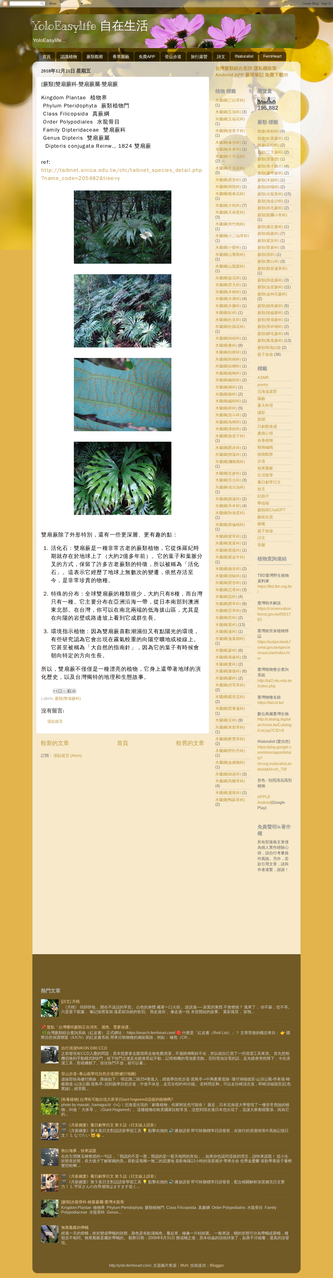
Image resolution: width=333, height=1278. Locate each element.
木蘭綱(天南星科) (230, 212)
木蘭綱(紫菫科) (228, 543)
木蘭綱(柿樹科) (228, 338)
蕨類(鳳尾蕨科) (270, 340)
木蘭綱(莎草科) (228, 610)
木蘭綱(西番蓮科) (230, 708)
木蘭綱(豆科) (226, 720)
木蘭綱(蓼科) (226, 650)
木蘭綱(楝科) (226, 387)
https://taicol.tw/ (270, 702)
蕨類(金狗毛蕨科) (272, 294)
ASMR (263, 377)
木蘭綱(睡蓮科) (228, 499)
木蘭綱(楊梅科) (228, 373)
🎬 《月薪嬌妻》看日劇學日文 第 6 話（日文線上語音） (109, 1125)
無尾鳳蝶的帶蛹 (74, 1227)
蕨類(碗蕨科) (268, 233)
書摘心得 (265, 433)
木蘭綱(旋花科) (228, 278)
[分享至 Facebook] (69, 691)
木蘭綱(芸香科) (228, 589)
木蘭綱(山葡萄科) (230, 254)
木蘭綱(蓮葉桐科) (230, 638)
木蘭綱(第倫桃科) (230, 524)
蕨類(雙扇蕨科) (68, 698)
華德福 (263, 503)
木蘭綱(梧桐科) (228, 359)
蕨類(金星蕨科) (270, 287)
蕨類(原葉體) (268, 159)
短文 (261, 489)
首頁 (46, 56)
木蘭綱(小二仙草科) (232, 235)
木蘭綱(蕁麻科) (228, 657)
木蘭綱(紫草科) (228, 536)
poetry (262, 384)
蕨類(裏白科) (268, 261)
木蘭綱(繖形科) (228, 568)
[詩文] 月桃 (70, 1001)
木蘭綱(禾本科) (228, 505)
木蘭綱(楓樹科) (228, 380)
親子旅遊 (265, 354)
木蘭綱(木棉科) (228, 292)
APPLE (263, 797)
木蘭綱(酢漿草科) (230, 739)
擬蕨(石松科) (268, 145)
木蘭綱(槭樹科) (228, 401)
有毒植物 (265, 440)
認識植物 (68, 56)
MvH (184, 1265)
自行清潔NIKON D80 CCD (84, 1048)
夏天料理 (265, 405)
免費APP (147, 56)
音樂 (261, 545)
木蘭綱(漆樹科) (228, 429)
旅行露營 (199, 56)
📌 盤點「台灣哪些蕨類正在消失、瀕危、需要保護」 (87, 1027)
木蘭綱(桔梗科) (228, 352)
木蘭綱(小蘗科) (228, 247)
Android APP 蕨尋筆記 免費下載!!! (251, 74)
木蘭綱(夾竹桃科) (230, 224)
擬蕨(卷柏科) (268, 131)
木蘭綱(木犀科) (228, 298)
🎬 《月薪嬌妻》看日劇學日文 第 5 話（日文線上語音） (109, 1176)
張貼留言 (55, 721)
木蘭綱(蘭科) (226, 678)
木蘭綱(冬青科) (228, 149)
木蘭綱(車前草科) (230, 727)
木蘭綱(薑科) (226, 664)
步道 (261, 461)
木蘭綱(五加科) (228, 112)
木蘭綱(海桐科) (228, 422)
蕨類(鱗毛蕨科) (270, 333)
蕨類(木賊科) (268, 180)
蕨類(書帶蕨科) (270, 173)
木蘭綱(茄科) (226, 596)
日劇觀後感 (267, 426)
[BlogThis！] (60, 691)
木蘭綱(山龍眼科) (230, 266)
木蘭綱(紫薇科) (228, 550)
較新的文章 (55, 743)
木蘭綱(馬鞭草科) (230, 781)
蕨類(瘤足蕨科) (270, 226)
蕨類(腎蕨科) (268, 247)
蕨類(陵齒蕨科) (270, 312)
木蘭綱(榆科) (226, 394)
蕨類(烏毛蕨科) (270, 208)
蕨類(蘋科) (266, 254)
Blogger (216, 1265)
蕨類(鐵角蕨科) (270, 306)
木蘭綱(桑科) (226, 345)
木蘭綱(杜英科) (228, 319)
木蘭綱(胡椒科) (228, 576)
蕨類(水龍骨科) (270, 194)
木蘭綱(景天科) (228, 285)
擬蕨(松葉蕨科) (270, 138)
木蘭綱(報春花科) (230, 193)
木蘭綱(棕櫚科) (228, 366)
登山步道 (173, 56)
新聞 (261, 419)
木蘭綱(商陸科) (228, 186)
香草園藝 (121, 56)
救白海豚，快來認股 (78, 1150)
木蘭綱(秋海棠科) (230, 513)
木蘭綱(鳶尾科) (228, 792)
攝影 (261, 412)
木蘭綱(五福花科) (230, 119)
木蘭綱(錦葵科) (228, 774)
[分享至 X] (64, 691)
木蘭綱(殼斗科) (228, 415)
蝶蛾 (261, 524)
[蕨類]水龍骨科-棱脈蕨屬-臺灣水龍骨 (92, 1202)
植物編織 (265, 447)
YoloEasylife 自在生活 (90, 25)
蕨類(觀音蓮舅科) (272, 268)
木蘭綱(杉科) (226, 312)
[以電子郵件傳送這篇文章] (55, 691)
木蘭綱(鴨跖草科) (230, 799)
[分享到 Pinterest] (73, 691)
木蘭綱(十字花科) (230, 156)
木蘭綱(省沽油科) (230, 487)
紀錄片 (263, 496)
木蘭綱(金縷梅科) (230, 762)
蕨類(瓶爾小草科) (272, 215)
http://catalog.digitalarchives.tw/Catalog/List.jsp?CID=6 (274, 724)
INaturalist (244, 56)
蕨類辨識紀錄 (269, 347)
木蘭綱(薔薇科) (228, 671)
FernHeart (272, 56)
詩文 (221, 56)
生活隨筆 (265, 475)
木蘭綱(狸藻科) (228, 454)
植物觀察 (265, 454)
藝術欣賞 (265, 517)
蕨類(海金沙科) (270, 201)
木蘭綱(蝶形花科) (230, 696)
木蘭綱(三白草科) (230, 100)
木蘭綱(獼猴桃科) (230, 461)
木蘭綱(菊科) (226, 624)
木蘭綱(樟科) (226, 408)
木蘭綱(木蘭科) (228, 306)
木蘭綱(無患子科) (230, 436)
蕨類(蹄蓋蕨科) (270, 280)
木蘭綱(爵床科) (228, 447)
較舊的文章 (190, 743)
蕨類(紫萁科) (268, 240)
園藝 (261, 398)
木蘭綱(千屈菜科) (230, 168)
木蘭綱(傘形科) (228, 142)
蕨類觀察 (95, 56)
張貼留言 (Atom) (68, 755)
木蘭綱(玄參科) (228, 473)
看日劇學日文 (269, 482)
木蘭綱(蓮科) (226, 631)
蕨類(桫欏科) (268, 187)
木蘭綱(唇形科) (228, 180)
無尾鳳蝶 (265, 468)
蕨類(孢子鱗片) (270, 166)
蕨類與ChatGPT (271, 510)
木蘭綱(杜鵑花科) (230, 326)
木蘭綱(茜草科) (228, 603)
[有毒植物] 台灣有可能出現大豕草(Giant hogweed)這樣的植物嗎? (117, 1099)
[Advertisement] (256, 914)
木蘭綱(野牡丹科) (230, 750)
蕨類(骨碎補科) (270, 326)
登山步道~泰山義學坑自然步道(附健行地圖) (98, 1073)
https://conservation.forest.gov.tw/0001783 (274, 614)
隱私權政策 (264, 68)
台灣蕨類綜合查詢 (233, 68)
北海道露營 (267, 391)
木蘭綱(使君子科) (230, 130)
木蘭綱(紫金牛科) (230, 557)
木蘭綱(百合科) (228, 480)
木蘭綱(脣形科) (228, 582)
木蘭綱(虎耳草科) (230, 685)
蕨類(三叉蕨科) (270, 152)
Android (264, 802)
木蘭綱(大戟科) (228, 205)
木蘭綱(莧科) (226, 617)
